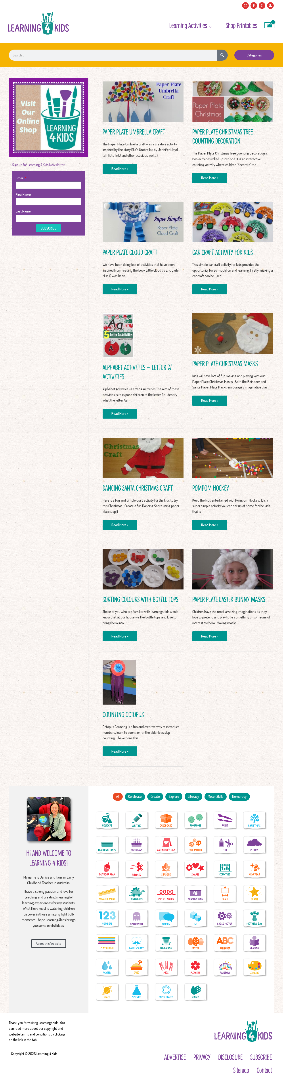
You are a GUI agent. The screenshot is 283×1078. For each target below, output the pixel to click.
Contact (264, 1070)
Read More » (119, 167)
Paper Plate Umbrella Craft (134, 132)
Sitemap (241, 1070)
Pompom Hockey (210, 488)
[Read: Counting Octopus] (119, 682)
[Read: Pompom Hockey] (232, 457)
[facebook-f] (254, 5)
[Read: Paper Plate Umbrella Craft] (143, 101)
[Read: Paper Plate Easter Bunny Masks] (232, 568)
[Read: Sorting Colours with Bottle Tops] (143, 568)
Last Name (23, 211)
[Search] (222, 55)
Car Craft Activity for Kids (222, 252)
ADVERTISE (175, 1057)
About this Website (48, 943)
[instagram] (246, 5)
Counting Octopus (123, 714)
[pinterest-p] (262, 5)
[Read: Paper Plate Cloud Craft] (143, 222)
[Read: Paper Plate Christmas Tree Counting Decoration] (232, 101)
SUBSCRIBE (261, 1057)
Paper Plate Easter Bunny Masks (228, 599)
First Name (23, 194)
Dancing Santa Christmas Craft (138, 488)
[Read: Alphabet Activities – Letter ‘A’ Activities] (118, 335)
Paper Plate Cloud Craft (130, 252)
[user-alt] (271, 5)
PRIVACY (201, 1057)
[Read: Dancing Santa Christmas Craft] (143, 457)
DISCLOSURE (230, 1057)
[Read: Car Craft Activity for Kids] (232, 222)
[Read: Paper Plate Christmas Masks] (232, 333)
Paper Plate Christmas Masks (225, 363)
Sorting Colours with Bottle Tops (140, 599)
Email (20, 178)
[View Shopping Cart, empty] (269, 25)
